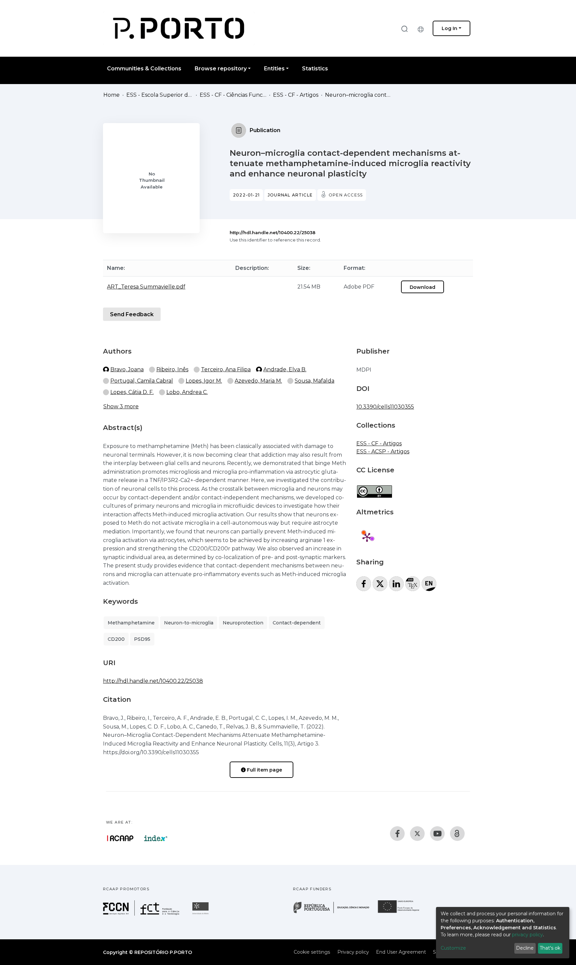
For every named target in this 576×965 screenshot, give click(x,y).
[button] (422, 28)
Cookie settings (312, 952)
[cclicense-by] (374, 488)
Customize (453, 948)
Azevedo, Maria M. (258, 381)
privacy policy (527, 935)
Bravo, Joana (127, 369)
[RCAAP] (457, 833)
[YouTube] (437, 833)
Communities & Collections (144, 68)
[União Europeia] (402, 912)
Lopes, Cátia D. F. (132, 392)
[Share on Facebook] (363, 583)
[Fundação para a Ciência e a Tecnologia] (142, 914)
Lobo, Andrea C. (187, 392)
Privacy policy (353, 952)
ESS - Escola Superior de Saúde (159, 95)
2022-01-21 (246, 194)
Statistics (315, 68)
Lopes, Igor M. (204, 381)
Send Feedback (132, 314)
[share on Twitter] (380, 583)
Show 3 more (121, 406)
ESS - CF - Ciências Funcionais (233, 95)
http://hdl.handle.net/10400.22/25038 (272, 232)
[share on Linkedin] (396, 583)
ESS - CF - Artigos (295, 95)
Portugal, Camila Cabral (141, 381)
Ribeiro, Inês (172, 369)
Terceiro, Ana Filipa (226, 369)
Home (111, 95)
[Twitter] (417, 833)
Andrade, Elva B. (284, 369)
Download (422, 287)
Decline (525, 948)
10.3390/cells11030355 (385, 407)
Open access (346, 194)
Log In (449, 28)
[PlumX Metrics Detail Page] (367, 537)
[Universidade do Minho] (201, 914)
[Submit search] (404, 28)
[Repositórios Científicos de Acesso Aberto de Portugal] (120, 838)
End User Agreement (401, 952)
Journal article (290, 194)
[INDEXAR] (156, 838)
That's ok (550, 948)
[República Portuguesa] (334, 912)
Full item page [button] (264, 770)
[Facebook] (397, 833)
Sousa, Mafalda (314, 381)
